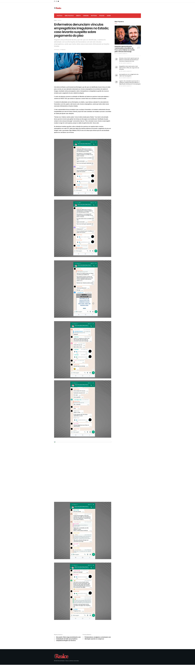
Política (59, 15)
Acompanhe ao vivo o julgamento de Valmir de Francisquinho (128, 75)
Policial (101, 15)
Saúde (109, 15)
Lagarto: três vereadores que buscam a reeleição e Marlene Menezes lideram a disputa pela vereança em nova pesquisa (129, 82)
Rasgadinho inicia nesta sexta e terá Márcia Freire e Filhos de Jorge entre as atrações (129, 67)
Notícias (94, 15)
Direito (78, 15)
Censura (86, 15)
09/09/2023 (56, 49)
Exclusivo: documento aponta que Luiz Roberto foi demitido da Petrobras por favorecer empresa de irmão (129, 59)
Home (55, 20)
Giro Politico (69, 15)
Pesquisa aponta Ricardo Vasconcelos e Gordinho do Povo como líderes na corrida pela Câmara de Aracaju (125, 49)
